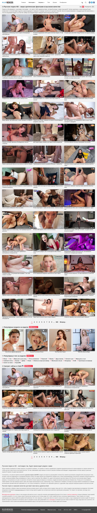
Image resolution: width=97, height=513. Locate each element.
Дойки (23, 360)
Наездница (68, 360)
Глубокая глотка (8, 360)
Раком (29, 360)
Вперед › (63, 322)
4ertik (74, 360)
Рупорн (17, 360)
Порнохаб (44, 358)
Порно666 (18, 362)
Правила (42, 509)
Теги (48, 2)
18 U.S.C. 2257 (67, 509)
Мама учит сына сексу (20, 358)
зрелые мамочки (72, 494)
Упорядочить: (88, 6)
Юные (5, 358)
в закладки (52, 499)
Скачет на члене (8, 362)
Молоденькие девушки (8, 494)
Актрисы (41, 2)
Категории (32, 2)
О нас (59, 509)
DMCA (75, 509)
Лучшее (55, 2)
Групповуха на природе (85, 360)
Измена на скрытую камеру (41, 360)
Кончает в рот (70, 358)
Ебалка (51, 358)
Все (81, 6)
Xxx (11, 358)
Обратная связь (52, 509)
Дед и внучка (59, 358)
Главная (23, 2)
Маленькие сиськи (57, 360)
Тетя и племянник (34, 358)
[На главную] (7, 2)
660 (57, 322)
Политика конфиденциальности (29, 509)
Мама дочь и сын (81, 358)
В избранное (63, 2)
